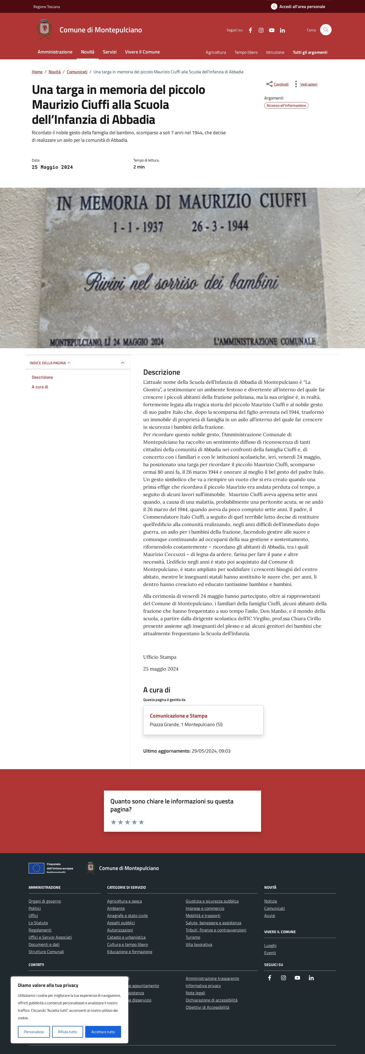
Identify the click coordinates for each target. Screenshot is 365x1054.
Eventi (270, 952)
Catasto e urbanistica (126, 937)
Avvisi (269, 915)
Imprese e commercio (205, 908)
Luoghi (270, 945)
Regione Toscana (46, 6)
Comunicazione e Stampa (178, 715)
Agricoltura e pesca (124, 901)
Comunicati (274, 908)
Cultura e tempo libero (127, 944)
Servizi (110, 51)
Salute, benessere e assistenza (213, 922)
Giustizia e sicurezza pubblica (212, 901)
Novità (87, 51)
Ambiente (116, 908)
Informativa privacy (203, 985)
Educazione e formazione (129, 951)
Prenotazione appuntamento (133, 985)
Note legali (195, 993)
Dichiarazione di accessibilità (212, 1000)
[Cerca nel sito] (326, 30)
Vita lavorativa (199, 944)
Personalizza (34, 1031)
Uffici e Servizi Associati (50, 937)
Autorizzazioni (120, 930)
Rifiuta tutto (67, 1031)
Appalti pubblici (121, 922)
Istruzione (275, 52)
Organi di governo (45, 901)
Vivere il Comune (142, 51)
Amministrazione (55, 51)
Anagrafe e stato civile (127, 915)
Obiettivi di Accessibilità (207, 1007)
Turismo (193, 937)
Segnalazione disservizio (129, 1000)
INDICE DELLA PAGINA (48, 363)
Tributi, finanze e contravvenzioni (216, 930)
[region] (69, 1009)
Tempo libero (246, 52)
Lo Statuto (38, 922)
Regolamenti (40, 930)
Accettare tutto (103, 1031)
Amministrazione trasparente (212, 978)
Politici (35, 908)
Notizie (270, 901)
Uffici (33, 915)
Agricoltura (216, 52)
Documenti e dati (44, 944)
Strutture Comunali (46, 951)
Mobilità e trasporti (203, 915)
